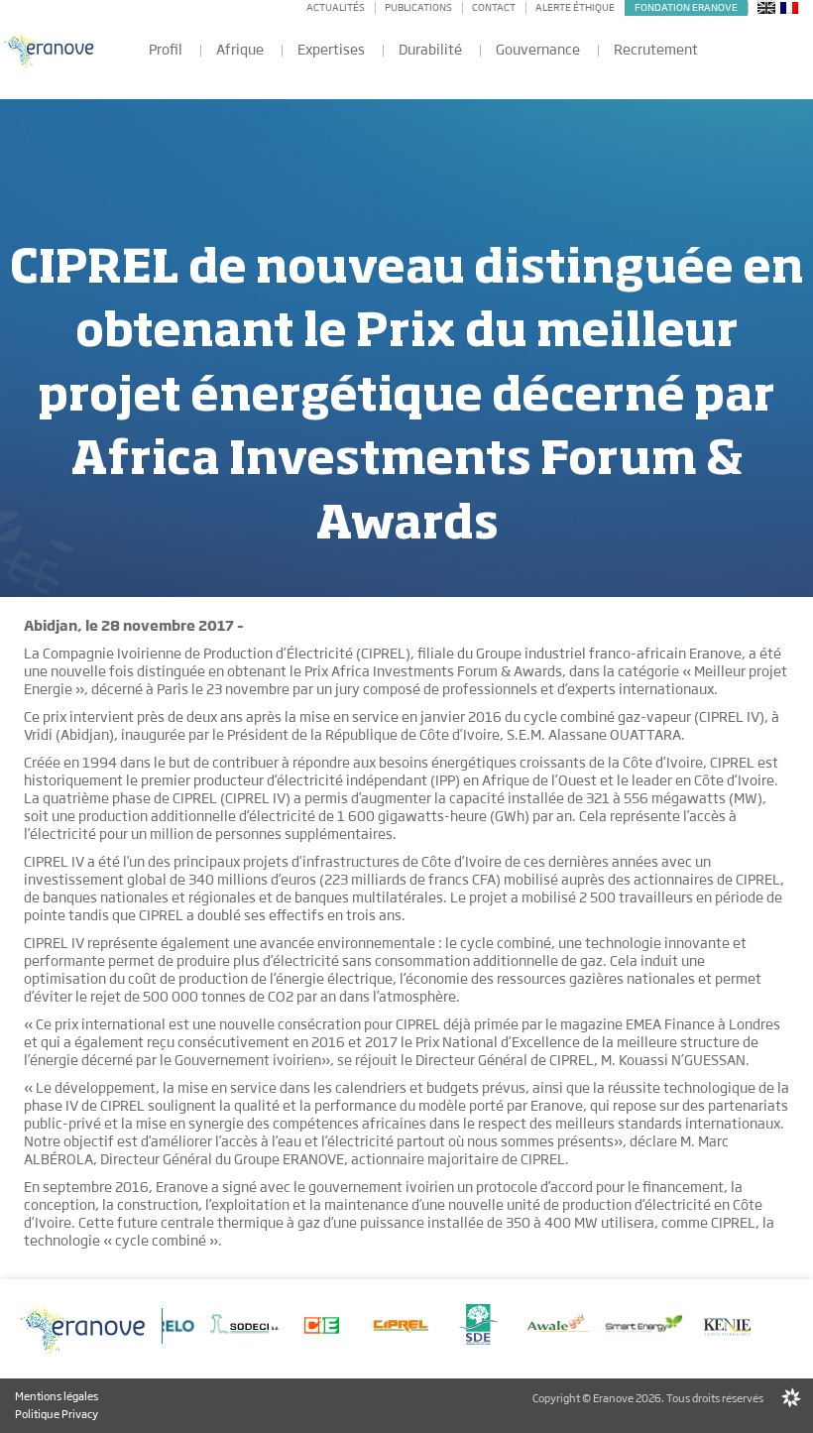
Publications (418, 7)
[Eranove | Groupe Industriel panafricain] (49, 49)
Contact (494, 7)
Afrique (240, 50)
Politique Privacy (56, 1414)
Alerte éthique (575, 7)
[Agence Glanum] (791, 1398)
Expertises (331, 50)
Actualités (335, 7)
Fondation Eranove (686, 7)
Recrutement (656, 50)
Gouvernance (538, 50)
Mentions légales (56, 1396)
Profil (165, 50)
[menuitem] (766, 7)
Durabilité (430, 50)
